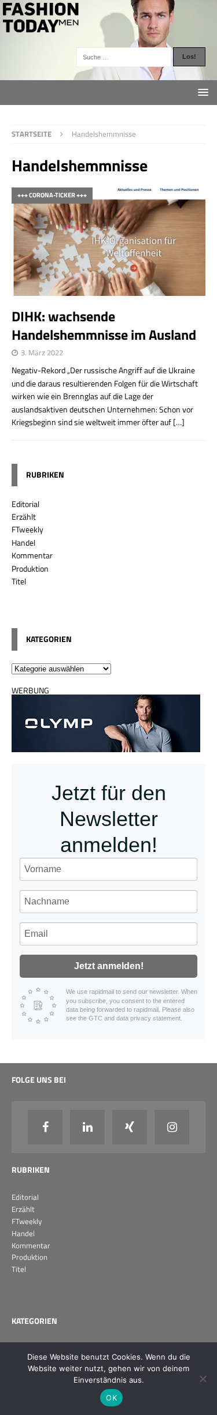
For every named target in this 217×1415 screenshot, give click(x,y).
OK (111, 1397)
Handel (23, 542)
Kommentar (32, 555)
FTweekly (27, 529)
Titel (19, 581)
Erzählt (24, 517)
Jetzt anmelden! (109, 966)
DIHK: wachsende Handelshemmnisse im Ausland (105, 325)
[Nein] (202, 1378)
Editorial (25, 504)
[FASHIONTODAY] (108, 73)
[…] (179, 422)
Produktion (30, 568)
